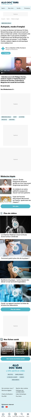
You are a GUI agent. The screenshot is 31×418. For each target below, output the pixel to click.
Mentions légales (6, 390)
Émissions (27, 8)
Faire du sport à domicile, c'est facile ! (21, 351)
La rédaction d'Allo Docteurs (17, 48)
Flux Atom (18, 396)
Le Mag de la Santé (12, 377)
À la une (3, 416)
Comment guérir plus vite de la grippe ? (15, 258)
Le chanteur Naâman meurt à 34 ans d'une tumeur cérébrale (14, 236)
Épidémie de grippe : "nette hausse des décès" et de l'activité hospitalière (15, 281)
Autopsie (21, 117)
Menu (28, 416)
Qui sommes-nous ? (8, 388)
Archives (11, 119)
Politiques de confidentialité (20, 391)
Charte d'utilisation (7, 394)
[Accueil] (15, 368)
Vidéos (9, 416)
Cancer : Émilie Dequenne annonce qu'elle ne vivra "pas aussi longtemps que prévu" (22, 182)
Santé (3, 8)
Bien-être (10, 8)
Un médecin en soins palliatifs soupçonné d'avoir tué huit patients (21, 191)
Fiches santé (15, 416)
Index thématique (21, 394)
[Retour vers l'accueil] (15, 3)
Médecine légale (15, 19)
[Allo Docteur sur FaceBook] (3, 407)
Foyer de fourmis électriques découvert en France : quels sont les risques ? (22, 199)
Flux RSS (4, 396)
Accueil (3, 19)
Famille (19, 8)
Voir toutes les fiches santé (15, 359)
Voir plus (15, 206)
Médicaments (15, 379)
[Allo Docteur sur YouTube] (7, 407)
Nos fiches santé (11, 339)
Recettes (10, 374)
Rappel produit (19, 374)
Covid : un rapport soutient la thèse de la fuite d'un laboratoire (15, 304)
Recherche (21, 416)
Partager (7, 53)
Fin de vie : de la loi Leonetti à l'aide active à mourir (7, 350)
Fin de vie (4, 119)
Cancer (22, 377)
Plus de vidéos (10, 213)
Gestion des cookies (22, 388)
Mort (14, 117)
